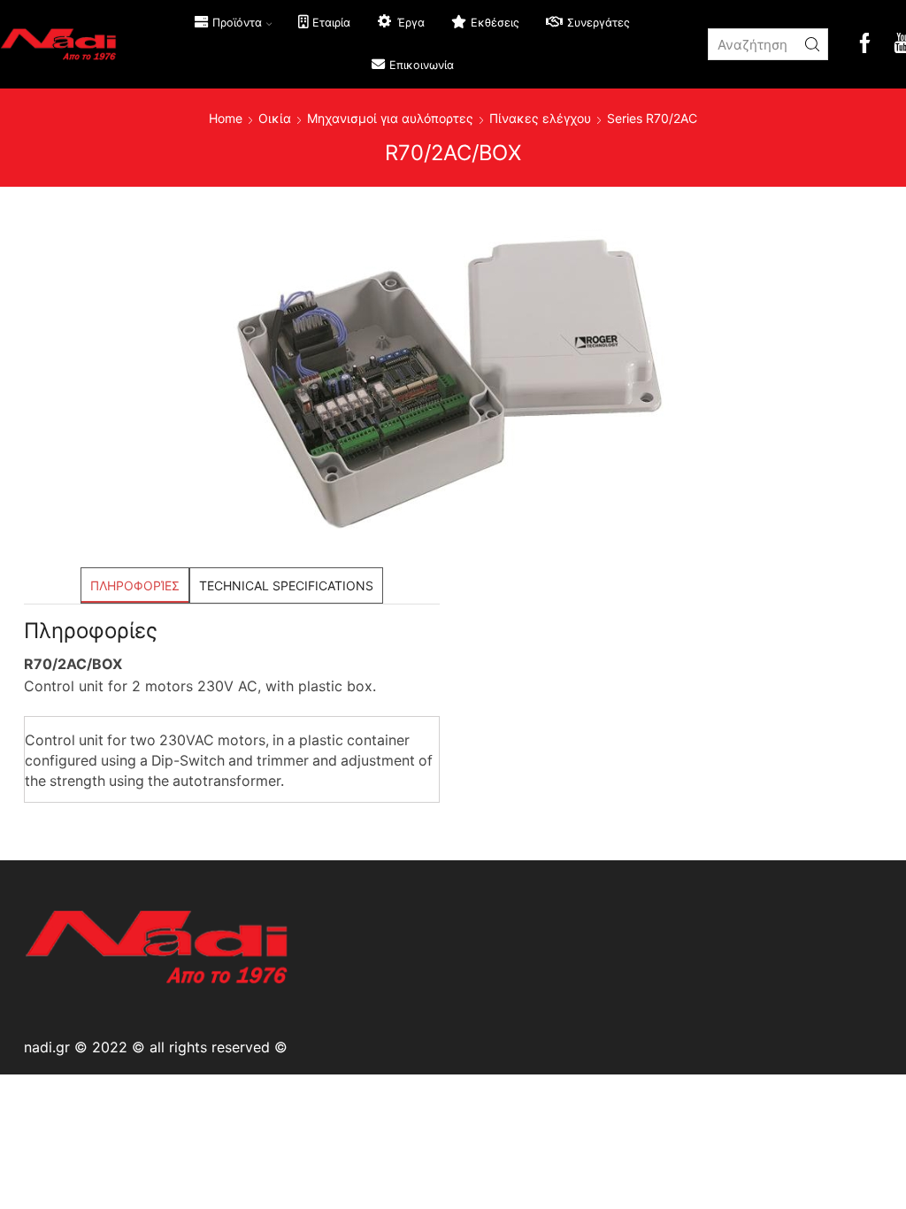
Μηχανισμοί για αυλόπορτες (390, 118)
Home (225, 118)
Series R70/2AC (652, 118)
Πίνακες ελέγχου (540, 118)
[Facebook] (865, 45)
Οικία (274, 118)
